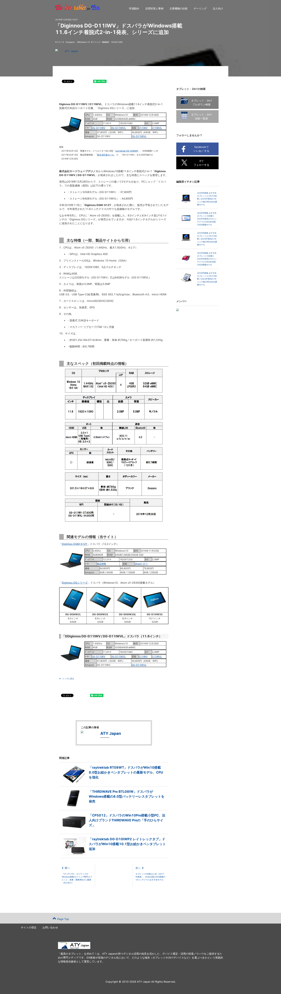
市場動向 (134, 8)
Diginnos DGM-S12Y (74, 544)
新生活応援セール (105, 155)
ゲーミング (200, 8)
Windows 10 (84, 42)
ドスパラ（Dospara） (66, 42)
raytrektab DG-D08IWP (126, 151)
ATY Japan (71, 51)
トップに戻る (68, 678)
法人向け (218, 8)
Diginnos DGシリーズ (75, 582)
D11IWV (143, 127)
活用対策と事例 (154, 8)
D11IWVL (157, 127)
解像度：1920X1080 (113, 42)
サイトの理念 (28, 927)
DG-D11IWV (98, 127)
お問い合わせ (50, 927)
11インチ (96, 42)
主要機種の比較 (178, 8)
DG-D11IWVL (118, 127)
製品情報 (101, 563)
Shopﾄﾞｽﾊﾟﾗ (141, 563)
